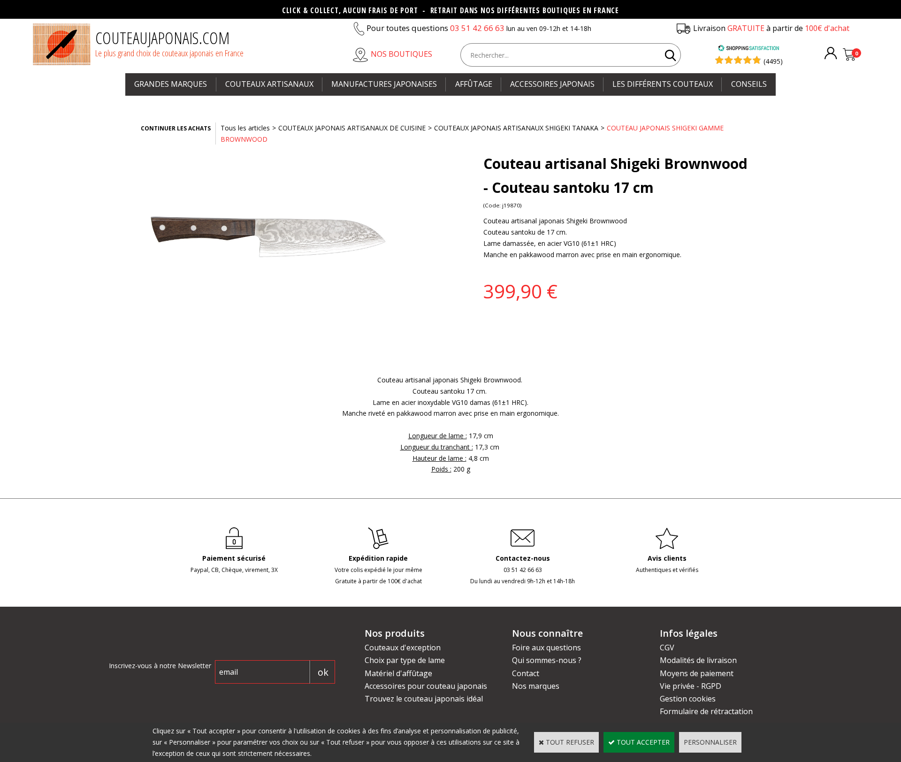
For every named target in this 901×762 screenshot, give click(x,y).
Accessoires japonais (552, 84)
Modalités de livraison (698, 660)
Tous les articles (245, 127)
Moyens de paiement (696, 673)
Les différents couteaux (662, 84)
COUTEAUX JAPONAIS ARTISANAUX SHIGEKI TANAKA (516, 127)
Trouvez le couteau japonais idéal (424, 698)
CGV (667, 647)
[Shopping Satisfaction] (748, 49)
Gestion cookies (688, 698)
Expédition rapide (378, 558)
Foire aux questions (546, 647)
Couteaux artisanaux (269, 84)
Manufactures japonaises (384, 84)
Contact (525, 673)
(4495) (773, 61)
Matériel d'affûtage (398, 673)
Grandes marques (170, 84)
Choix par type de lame (405, 660)
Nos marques (535, 686)
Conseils (749, 84)
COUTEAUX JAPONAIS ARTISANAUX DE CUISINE (352, 127)
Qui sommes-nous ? (546, 660)
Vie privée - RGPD (690, 686)
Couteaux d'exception (403, 647)
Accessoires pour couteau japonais (426, 686)
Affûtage (473, 84)
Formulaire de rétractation (706, 711)
